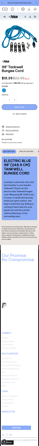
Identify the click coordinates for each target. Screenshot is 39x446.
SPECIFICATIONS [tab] (26, 151)
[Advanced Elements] (29, 9)
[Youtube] (10, 434)
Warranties (10, 134)
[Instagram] (7, 434)
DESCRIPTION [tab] (9, 151)
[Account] (30, 16)
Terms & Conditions (10, 396)
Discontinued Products (11, 365)
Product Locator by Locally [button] (12, 143)
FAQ (3, 372)
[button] (18, 83)
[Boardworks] (35, 9)
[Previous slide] (2, 3)
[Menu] (5, 17)
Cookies (5, 406)
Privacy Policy (8, 399)
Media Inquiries (8, 341)
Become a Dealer (9, 348)
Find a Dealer (7, 345)
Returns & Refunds (12, 130)
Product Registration (10, 369)
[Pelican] (13, 17)
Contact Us (6, 358)
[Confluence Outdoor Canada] (5, 9)
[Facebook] (3, 434)
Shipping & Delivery (13, 127)
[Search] (25, 16)
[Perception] (23, 9)
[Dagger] (17, 9)
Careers (5, 338)
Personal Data (8, 403)
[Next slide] (36, 3)
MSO (4, 386)
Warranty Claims (8, 382)
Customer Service (9, 362)
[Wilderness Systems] (12, 9)
